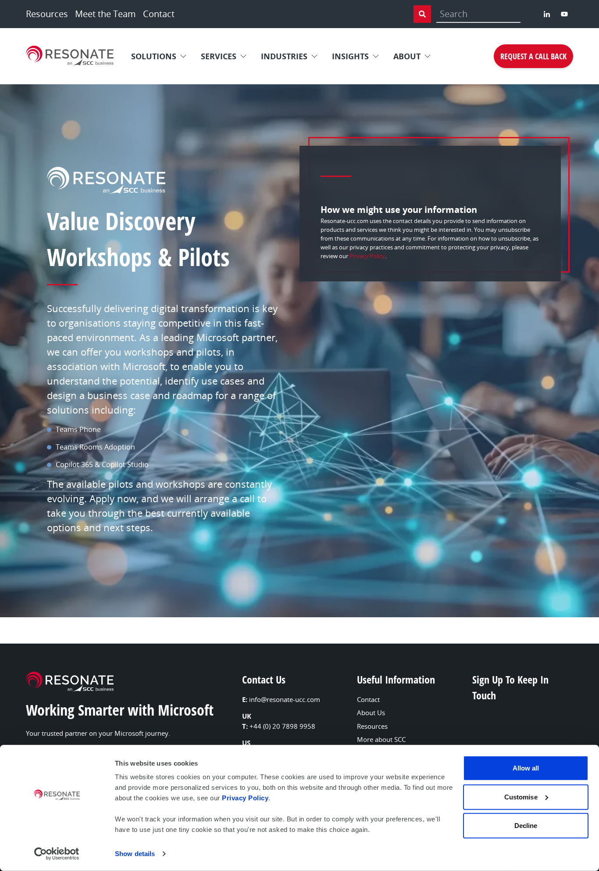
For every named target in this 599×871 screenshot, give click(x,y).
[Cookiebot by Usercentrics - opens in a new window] (56, 853)
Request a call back (533, 56)
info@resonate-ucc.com (284, 699)
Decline (526, 825)
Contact (159, 14)
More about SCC (381, 739)
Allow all (526, 768)
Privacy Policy (245, 798)
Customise (521, 796)
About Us (371, 712)
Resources (47, 14)
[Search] (422, 14)
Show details (135, 853)
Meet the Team (105, 14)
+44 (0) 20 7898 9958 (282, 726)
